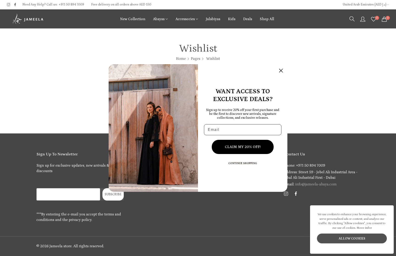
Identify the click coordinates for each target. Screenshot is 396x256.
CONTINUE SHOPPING (242, 163)
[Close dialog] (281, 70)
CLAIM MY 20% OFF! (243, 147)
